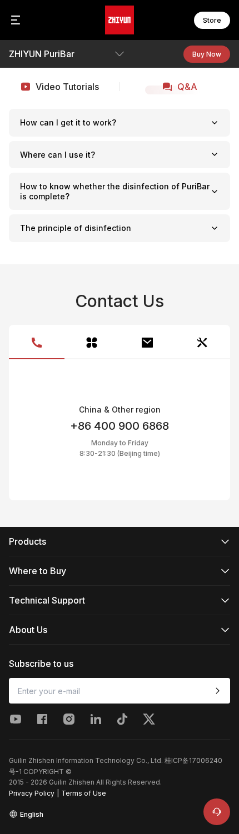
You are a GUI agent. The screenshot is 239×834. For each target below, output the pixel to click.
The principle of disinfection (75, 228)
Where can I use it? (57, 154)
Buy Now (206, 54)
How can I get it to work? (68, 122)
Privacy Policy (31, 793)
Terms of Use (83, 793)
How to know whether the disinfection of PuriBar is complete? (115, 191)
